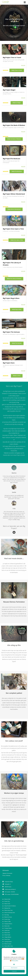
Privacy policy (15, 960)
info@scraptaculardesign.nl (10, 889)
